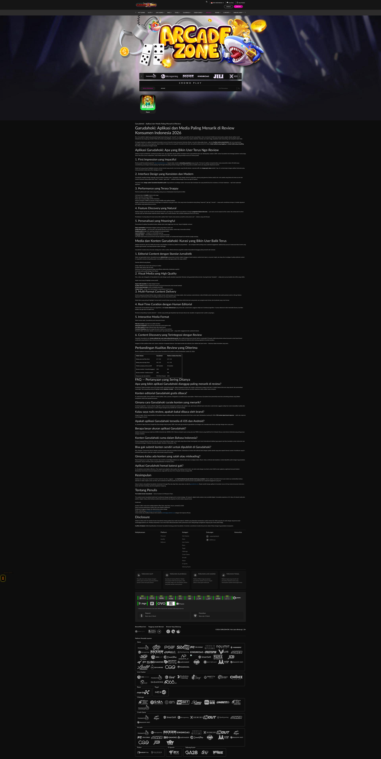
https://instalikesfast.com (160, 163)
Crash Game (198, 12)
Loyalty (163, 539)
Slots (150, 12)
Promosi (163, 536)
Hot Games (141, 12)
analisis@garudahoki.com (168, 512)
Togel (177, 12)
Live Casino (159, 12)
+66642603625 (214, 536)
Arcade (208, 12)
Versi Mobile (241, 2)
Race (169, 12)
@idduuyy (212, 540)
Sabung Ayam (238, 12)
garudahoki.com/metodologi (153, 511)
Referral (163, 542)
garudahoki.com (194, 484)
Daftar (238, 6)
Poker (217, 12)
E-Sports (226, 12)
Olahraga (186, 12)
